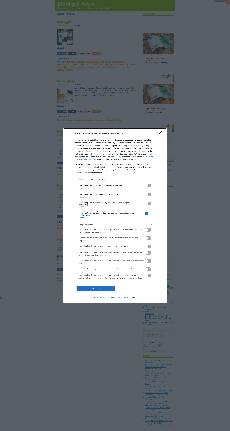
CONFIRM (96, 288)
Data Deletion (100, 298)
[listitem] (115, 179)
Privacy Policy (130, 298)
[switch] (148, 185)
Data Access (115, 298)
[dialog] (115, 215)
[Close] (161, 133)
